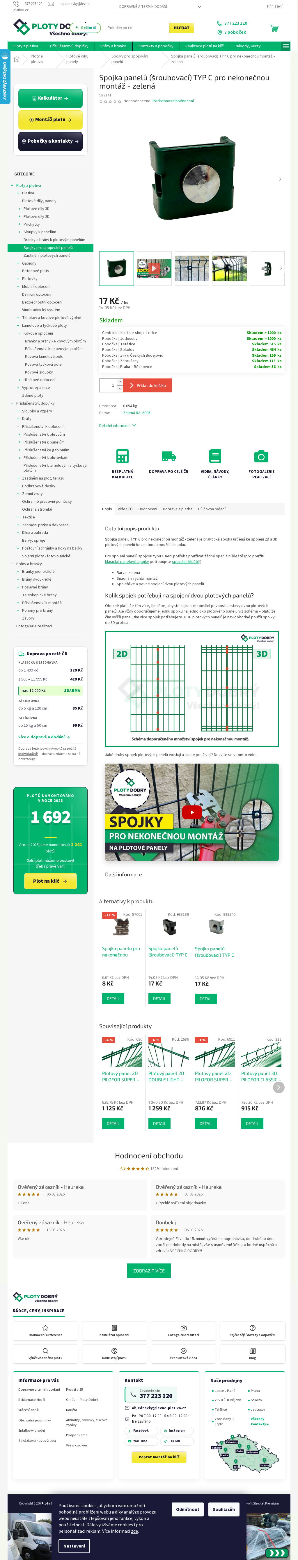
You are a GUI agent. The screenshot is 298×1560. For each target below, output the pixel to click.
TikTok (172, 1441)
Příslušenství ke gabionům (44, 450)
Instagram (174, 1430)
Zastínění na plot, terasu (41, 478)
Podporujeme (74, 1435)
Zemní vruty (30, 494)
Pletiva (26, 193)
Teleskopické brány (37, 595)
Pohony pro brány (35, 610)
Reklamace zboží (29, 1399)
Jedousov (256, 1409)
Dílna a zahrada (33, 533)
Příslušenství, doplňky (33, 403)
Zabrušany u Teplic (222, 1422)
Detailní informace (113, 426)
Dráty (24, 419)
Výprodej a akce (34, 388)
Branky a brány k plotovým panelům (52, 240)
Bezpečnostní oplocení (40, 302)
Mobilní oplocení (34, 287)
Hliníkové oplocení (37, 380)
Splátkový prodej (29, 1430)
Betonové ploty (33, 271)
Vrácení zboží (26, 1410)
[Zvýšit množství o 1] (118, 382)
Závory (26, 618)
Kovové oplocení (36, 333)
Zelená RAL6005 (134, 413)
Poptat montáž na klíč (156, 1457)
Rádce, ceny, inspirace (36, 1311)
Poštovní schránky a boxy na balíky (50, 548)
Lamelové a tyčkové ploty (42, 325)
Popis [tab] (105, 509)
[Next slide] (278, 179)
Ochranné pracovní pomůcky (45, 502)
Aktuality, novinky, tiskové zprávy (84, 1423)
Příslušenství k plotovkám (44, 458)
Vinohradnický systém (39, 310)
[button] (190, 812)
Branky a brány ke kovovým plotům (53, 341)
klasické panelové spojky (125, 562)
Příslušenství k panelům (42, 442)
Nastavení (72, 1546)
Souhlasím (222, 1509)
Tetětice (219, 1409)
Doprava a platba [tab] (175, 509)
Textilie (26, 517)
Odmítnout (185, 1509)
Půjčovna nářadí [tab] (210, 509)
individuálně (26, 753)
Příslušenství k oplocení (40, 427)
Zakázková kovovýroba (35, 1440)
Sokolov (254, 1400)
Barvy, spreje (31, 540)
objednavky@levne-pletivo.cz (157, 1408)
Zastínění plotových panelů (45, 255)
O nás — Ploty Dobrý (80, 1399)
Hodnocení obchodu (147, 1155)
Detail (111, 1123)
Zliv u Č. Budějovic (226, 1400)
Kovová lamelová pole (42, 357)
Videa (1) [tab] (123, 509)
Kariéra (69, 1410)
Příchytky (30, 224)
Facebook (138, 1430)
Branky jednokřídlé (36, 572)
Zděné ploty (30, 395)
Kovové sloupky (37, 372)
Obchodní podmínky (32, 1420)
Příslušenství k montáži (40, 603)
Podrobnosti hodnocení (171, 101)
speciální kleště (183, 562)
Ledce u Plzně (223, 1390)
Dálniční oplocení (34, 294)
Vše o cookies (74, 1445)
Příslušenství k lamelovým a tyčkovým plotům (55, 468)
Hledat (179, 27)
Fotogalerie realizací (32, 626)
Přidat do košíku (149, 385)
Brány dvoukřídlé (34, 579)
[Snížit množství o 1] (118, 388)
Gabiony (27, 263)
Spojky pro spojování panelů (46, 248)
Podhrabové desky (36, 486)
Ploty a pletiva (26, 186)
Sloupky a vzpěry (35, 411)
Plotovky (28, 279)
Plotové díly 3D (34, 209)
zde (132, 1531)
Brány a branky (27, 564)
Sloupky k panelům (38, 232)
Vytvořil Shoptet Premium (258, 1503)
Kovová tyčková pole (41, 364)
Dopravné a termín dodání (141, 6)
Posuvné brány (33, 587)
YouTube (138, 1441)
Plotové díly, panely (37, 201)
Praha (253, 1390)
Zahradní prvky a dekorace (43, 525)
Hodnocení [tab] (145, 509)
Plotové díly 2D (34, 217)
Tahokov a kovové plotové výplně (49, 318)
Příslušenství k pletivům (42, 434)
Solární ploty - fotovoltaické (44, 556)
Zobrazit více (147, 1270)
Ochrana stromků (35, 509)
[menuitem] (24, 46)
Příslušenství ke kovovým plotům (52, 349)
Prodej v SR (72, 1389)
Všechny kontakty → (258, 1422)
